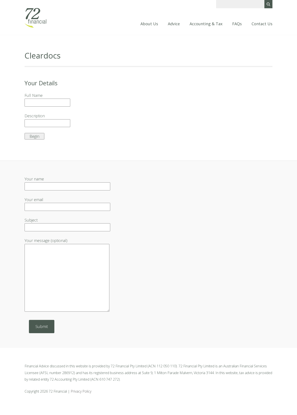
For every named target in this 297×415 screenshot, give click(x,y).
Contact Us (262, 24)
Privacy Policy (81, 391)
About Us (149, 24)
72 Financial (35, 18)
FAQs (237, 24)
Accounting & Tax (206, 24)
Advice (174, 24)
